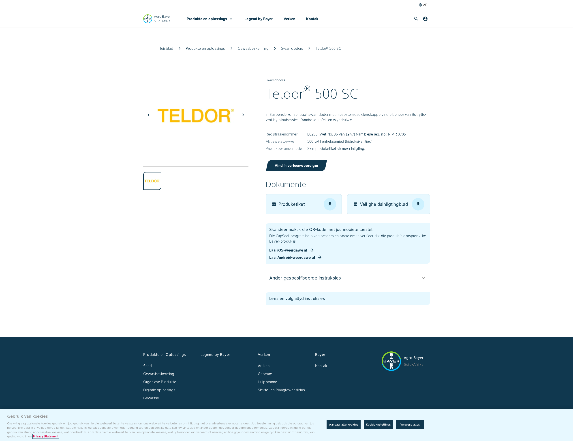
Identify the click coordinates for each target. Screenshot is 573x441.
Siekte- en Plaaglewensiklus (281, 390)
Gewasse (151, 398)
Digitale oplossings (159, 390)
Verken (289, 19)
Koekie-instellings (378, 424)
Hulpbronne (267, 382)
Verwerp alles (410, 424)
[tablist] (195, 178)
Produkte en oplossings (210, 19)
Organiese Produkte (159, 382)
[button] (348, 278)
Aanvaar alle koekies (343, 424)
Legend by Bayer (258, 19)
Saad (147, 366)
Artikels (264, 366)
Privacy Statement (45, 436)
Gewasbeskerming (158, 374)
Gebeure (265, 374)
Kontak (312, 19)
